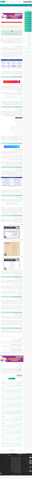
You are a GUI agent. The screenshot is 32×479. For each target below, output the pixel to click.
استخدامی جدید (16, 195)
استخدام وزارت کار (15, 328)
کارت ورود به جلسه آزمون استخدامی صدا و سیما (13, 143)
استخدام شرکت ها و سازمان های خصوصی (16, 5)
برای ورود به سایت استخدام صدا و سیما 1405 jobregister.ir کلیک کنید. (11, 203)
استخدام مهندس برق (16, 312)
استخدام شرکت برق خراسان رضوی (15, 296)
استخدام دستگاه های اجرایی (15, 215)
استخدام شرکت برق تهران (15, 276)
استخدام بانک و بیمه (22, 5)
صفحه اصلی (30, 5)
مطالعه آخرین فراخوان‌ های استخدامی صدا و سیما (12, 33)
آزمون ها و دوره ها (5, 5)
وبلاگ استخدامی (2, 5)
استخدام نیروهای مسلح (10, 5)
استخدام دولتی (16, 167)
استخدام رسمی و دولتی (26, 5)
